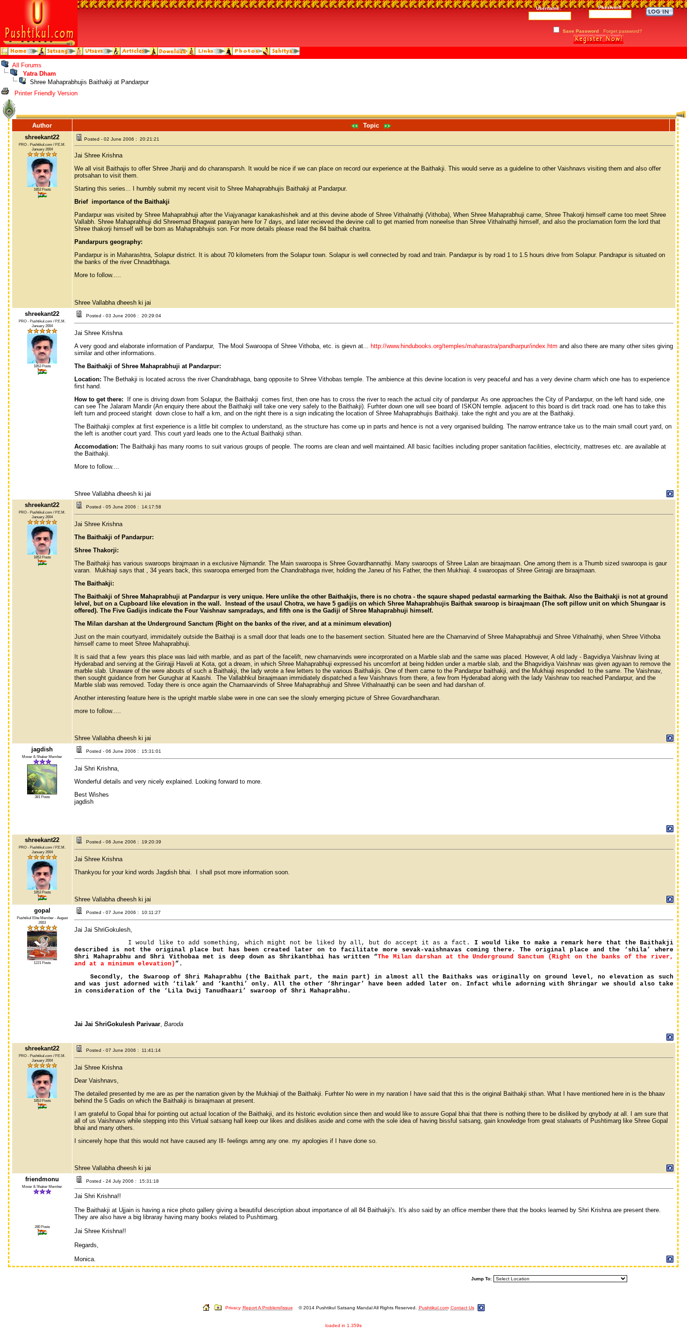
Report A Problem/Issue (268, 1307)
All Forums (27, 65)
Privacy (233, 1307)
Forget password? (622, 31)
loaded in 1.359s (343, 1325)
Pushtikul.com (434, 1307)
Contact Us (462, 1307)
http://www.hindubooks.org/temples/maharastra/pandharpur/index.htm (464, 346)
